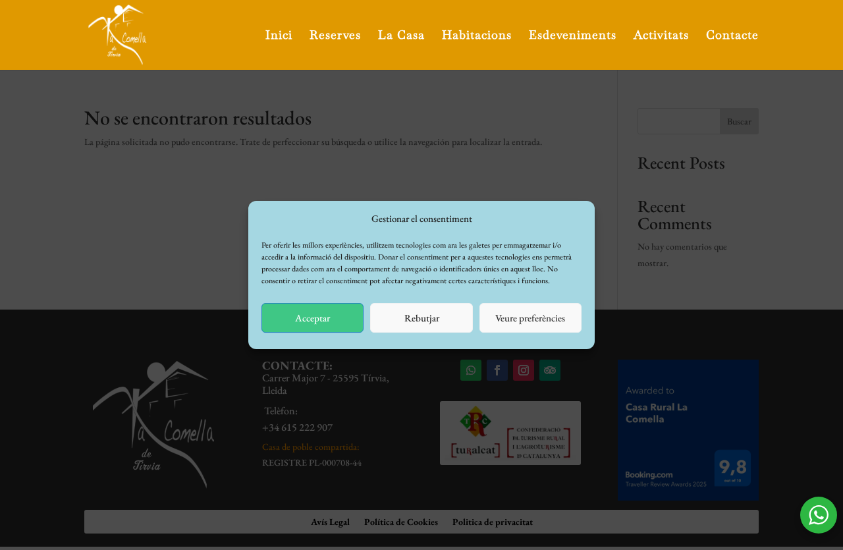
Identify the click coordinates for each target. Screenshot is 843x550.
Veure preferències (530, 318)
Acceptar (312, 318)
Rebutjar (421, 318)
